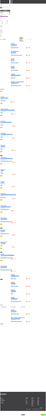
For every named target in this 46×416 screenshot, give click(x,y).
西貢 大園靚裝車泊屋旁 (15, 51)
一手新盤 (12, 3)
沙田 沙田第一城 (3, 181)
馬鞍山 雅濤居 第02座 (3, 133)
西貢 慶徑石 (13, 43)
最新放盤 (20, 38)
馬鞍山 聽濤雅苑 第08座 (4, 157)
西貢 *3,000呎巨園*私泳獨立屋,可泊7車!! (18, 317)
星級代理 (38, 401)
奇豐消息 (38, 402)
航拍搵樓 (9, 12)
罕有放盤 (15, 55)
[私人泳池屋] (5, 68)
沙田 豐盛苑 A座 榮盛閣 (3, 205)
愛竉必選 (17, 47)
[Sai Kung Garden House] (5, 299)
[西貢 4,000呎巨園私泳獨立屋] (5, 83)
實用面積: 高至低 (21, 40)
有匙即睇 (10, 161)
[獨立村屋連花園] (5, 284)
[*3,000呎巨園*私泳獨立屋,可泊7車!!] (5, 319)
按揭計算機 (12, 5)
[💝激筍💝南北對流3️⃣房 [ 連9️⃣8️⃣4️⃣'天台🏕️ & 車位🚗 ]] (8, 250)
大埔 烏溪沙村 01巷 (3, 169)
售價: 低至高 (20, 39)
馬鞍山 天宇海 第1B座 (3, 217)
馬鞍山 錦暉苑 (2, 96)
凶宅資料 (32, 405)
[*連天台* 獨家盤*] (8, 238)
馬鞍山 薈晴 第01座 (3, 121)
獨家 (28, 39)
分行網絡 (38, 400)
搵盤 (44, 414)
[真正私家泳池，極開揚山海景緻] (5, 276)
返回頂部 (40, 407)
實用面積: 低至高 (21, 41)
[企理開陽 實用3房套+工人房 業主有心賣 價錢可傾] (8, 153)
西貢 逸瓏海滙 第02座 (3, 193)
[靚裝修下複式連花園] (5, 311)
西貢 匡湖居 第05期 (3, 145)
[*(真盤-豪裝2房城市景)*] (8, 262)
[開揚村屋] (5, 60)
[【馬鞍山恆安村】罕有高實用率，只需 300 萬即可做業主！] (8, 105)
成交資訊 (27, 401)
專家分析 (38, 403)
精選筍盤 (12, 2)
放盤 (42, 414)
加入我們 (38, 404)
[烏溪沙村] (8, 165)
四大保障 (12, 4)
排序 (20, 37)
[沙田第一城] (8, 177)
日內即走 (4, 161)
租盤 (2, 12)
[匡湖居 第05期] (8, 141)
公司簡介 (38, 399)
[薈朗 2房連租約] (8, 226)
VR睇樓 (11, 1)
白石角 (2, 23)
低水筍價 (18, 55)
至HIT (12, 47)
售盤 (1, 12)
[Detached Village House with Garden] (5, 75)
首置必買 (7, 233)
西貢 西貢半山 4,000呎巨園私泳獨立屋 (17, 81)
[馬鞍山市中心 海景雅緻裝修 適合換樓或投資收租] (8, 129)
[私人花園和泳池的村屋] (5, 45)
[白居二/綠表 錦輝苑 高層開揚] (8, 93)
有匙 (31, 39)
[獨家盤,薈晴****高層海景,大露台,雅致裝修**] (8, 117)
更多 (30, 89)
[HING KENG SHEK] (5, 291)
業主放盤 (32, 399)
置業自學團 (32, 402)
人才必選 (10, 221)
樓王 (14, 47)
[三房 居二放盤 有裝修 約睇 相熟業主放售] (8, 201)
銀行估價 (32, 404)
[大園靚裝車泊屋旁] (5, 53)
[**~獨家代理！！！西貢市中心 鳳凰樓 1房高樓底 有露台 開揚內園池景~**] (8, 189)
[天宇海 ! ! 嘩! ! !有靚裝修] (8, 214)
